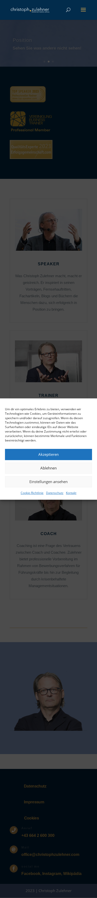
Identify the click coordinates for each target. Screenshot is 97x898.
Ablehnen (48, 467)
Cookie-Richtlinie (32, 493)
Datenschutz (54, 493)
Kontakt (71, 493)
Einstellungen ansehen (48, 481)
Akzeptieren (48, 454)
